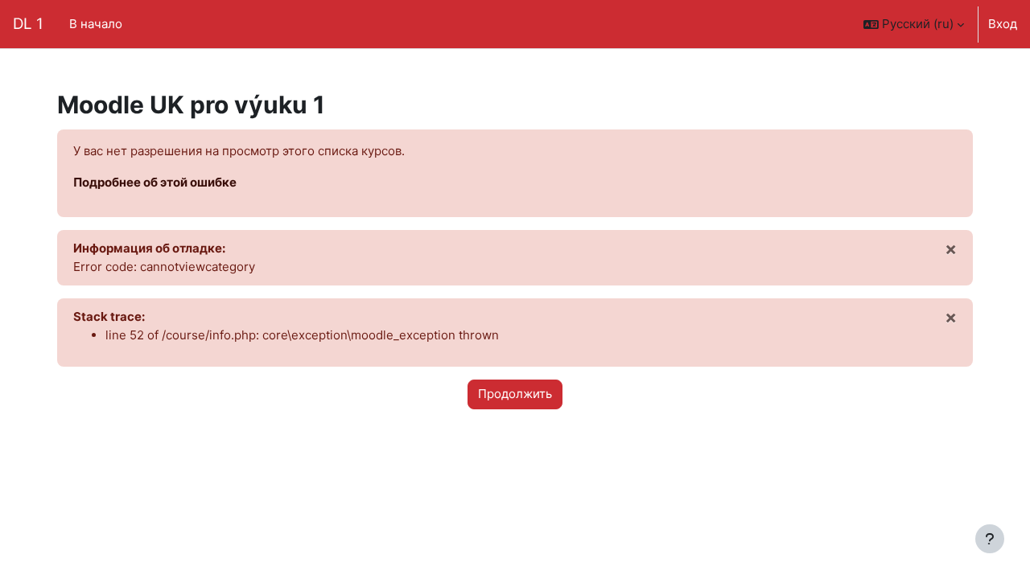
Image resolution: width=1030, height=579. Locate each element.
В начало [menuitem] (95, 23)
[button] (913, 24)
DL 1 (28, 23)
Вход (1002, 23)
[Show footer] (989, 538)
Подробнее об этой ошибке (155, 182)
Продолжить (515, 393)
